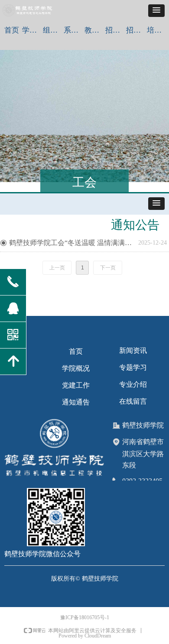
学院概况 (32, 30)
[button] (156, 10)
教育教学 (94, 30)
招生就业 (115, 30)
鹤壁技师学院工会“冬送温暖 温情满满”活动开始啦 (71, 242)
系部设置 (74, 30)
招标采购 (136, 30)
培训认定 (157, 30)
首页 (11, 30)
